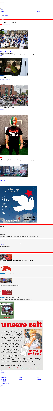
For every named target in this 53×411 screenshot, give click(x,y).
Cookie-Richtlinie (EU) (4, 371)
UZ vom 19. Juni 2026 (11, 22)
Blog (6, 77)
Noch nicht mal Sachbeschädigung (6, 51)
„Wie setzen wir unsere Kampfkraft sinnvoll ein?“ (9, 285)
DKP (2, 385)
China (3, 379)
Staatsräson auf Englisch (6, 157)
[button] (0, 375)
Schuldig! (1, 109)
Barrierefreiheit (3, 372)
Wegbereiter (1, 227)
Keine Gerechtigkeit (6, 24)
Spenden (4, 16)
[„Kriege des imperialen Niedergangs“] (6, 271)
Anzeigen (2, 373)
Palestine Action (3, 180)
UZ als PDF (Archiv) (5, 15)
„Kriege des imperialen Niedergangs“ (13, 273)
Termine (2, 10)
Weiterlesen (1, 55)
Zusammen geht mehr (3, 234)
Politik (6, 107)
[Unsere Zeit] (9, 7)
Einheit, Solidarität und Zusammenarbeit (13, 297)
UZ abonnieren (4, 381)
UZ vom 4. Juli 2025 (11, 107)
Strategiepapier (4, 380)
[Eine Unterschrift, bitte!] (6, 259)
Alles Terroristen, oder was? (5, 79)
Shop (2, 17)
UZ (1, 9)
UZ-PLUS (15, 22)
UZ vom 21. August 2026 (6, 383)
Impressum (2, 370)
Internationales (6, 22)
